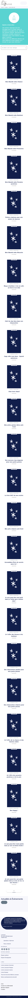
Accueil (2, 7)
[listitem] (2, 949)
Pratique (6, 7)
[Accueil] (6, 3)
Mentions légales (5, 987)
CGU (2, 983)
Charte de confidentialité (7, 985)
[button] (14, 48)
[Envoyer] (24, 926)
